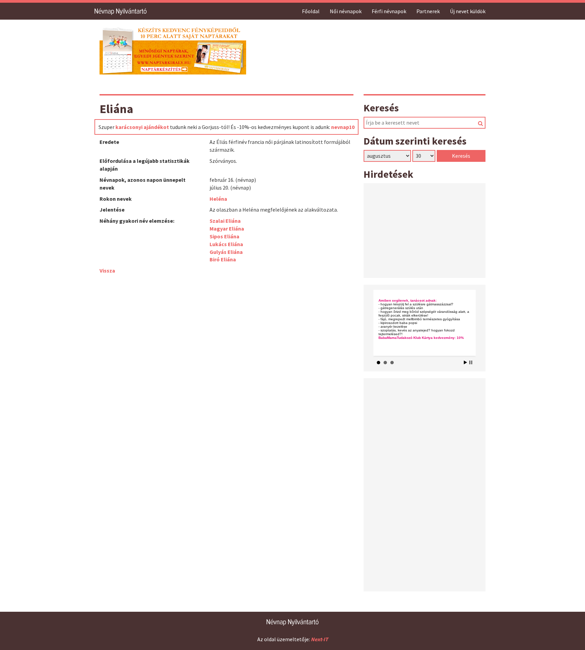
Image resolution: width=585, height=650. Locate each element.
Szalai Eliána (225, 220)
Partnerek (428, 11)
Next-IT (319, 639)
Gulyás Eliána (226, 251)
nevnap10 (342, 127)
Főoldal (311, 11)
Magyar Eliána (227, 228)
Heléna (218, 198)
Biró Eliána (223, 259)
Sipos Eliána (224, 236)
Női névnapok (346, 11)
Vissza (107, 270)
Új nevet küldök (467, 11)
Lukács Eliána (226, 244)
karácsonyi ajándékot (142, 127)
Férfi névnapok (389, 11)
